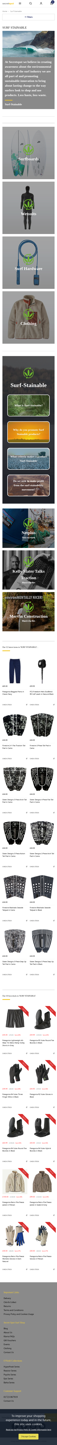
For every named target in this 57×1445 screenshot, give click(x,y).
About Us (8, 1332)
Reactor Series (10, 1370)
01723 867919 (11, 1397)
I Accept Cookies (28, 1436)
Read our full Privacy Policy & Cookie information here (28, 1430)
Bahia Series (9, 1382)
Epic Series (8, 1378)
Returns (7, 1306)
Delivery (7, 1298)
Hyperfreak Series (12, 1366)
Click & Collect (10, 1302)
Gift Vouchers (10, 1340)
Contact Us (9, 1352)
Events (7, 1344)
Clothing (7, 1348)
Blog (6, 1328)
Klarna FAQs (9, 1336)
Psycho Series (10, 1374)
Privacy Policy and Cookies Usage (19, 1314)
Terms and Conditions (13, 1310)
